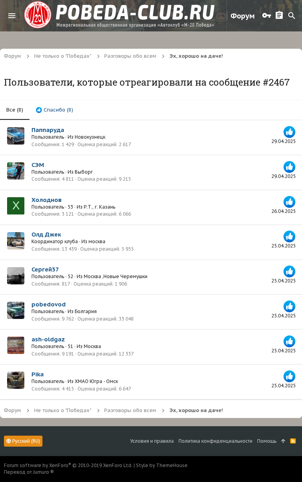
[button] (12, 15)
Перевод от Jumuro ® (29, 472)
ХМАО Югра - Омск (96, 381)
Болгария (86, 311)
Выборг (84, 172)
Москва (92, 346)
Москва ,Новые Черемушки (115, 276)
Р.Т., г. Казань (99, 207)
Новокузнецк (90, 137)
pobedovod (48, 304)
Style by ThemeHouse (162, 465)
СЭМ (37, 165)
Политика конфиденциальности (215, 441)
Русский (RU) (25, 441)
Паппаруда (47, 130)
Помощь (266, 441)
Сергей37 (45, 269)
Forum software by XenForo (68, 465)
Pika (37, 374)
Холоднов (46, 199)
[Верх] (283, 441)
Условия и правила (152, 441)
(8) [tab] (14, 109)
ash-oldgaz (48, 339)
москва (96, 241)
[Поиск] (291, 16)
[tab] (54, 110)
